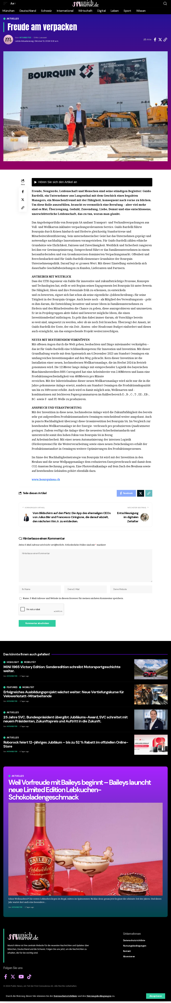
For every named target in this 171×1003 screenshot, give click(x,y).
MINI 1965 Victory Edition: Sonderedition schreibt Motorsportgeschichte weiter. (61, 668)
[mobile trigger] (6, 3)
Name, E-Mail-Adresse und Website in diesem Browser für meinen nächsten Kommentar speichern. (73, 598)
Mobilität (30, 662)
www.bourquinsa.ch (46, 479)
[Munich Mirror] (85, 3)
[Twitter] (13, 977)
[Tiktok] (29, 977)
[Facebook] (5, 977)
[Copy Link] (165, 39)
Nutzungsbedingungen (99, 995)
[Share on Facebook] (155, 39)
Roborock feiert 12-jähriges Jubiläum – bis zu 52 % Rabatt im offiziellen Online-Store (65, 744)
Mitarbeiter (25, 37)
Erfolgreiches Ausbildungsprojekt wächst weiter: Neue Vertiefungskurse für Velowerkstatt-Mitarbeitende (63, 694)
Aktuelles (13, 19)
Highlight (13, 662)
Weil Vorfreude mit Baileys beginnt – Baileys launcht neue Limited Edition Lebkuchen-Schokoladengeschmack (79, 790)
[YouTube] (21, 977)
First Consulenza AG (43, 986)
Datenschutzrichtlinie (65, 995)
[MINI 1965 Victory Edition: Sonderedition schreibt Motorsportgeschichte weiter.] (151, 669)
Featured (12, 687)
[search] (165, 3)
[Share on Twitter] (160, 39)
